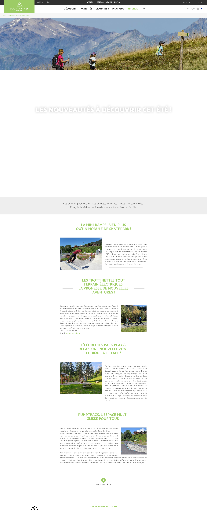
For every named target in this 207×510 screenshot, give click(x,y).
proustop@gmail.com (73, 333)
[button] (70, 9)
